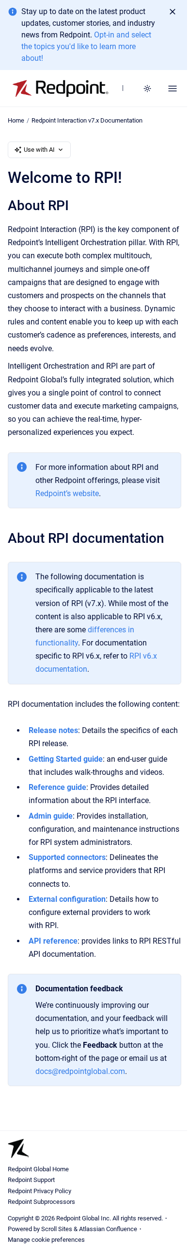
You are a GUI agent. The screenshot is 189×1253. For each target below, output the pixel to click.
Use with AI (39, 149)
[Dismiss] (172, 12)
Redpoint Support (31, 1179)
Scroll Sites (56, 1229)
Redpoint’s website (67, 493)
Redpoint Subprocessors (41, 1201)
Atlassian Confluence (108, 1229)
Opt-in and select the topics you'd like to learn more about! (86, 46)
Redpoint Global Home (38, 1169)
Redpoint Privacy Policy (39, 1191)
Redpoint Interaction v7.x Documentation (87, 120)
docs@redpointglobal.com (80, 1071)
